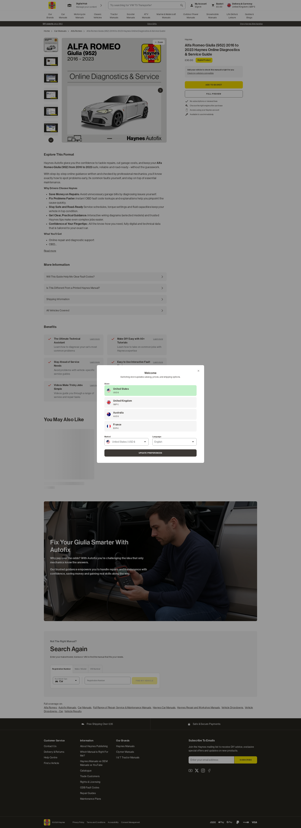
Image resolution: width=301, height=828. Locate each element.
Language (156, 437)
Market (107, 437)
